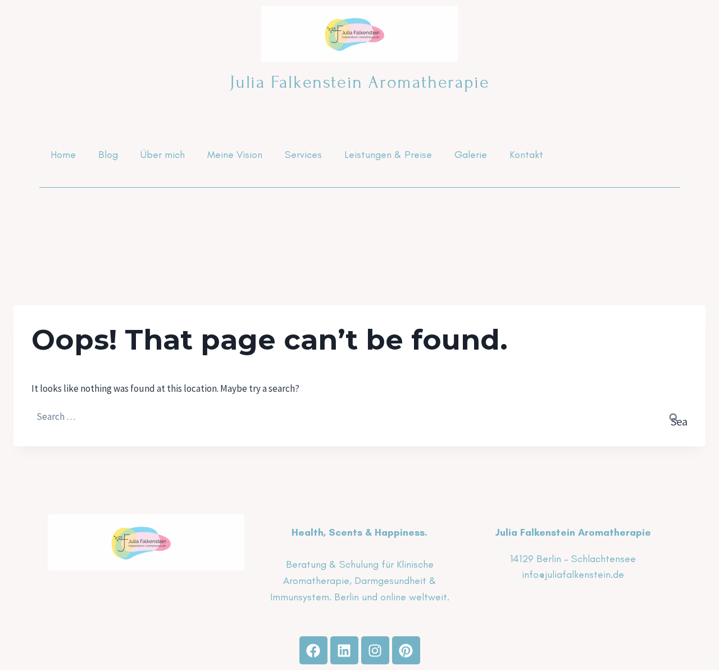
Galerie (470, 154)
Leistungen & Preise (388, 154)
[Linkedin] (344, 650)
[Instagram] (375, 650)
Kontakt (526, 154)
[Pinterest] (406, 650)
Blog (108, 154)
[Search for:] (359, 416)
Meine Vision (234, 154)
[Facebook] (313, 650)
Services (303, 154)
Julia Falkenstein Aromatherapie (360, 82)
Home (63, 154)
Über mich (162, 154)
